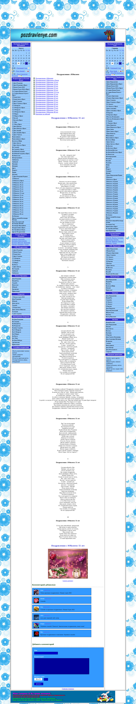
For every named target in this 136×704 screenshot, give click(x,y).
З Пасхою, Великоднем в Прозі (115, 119)
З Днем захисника (111, 108)
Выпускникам (16, 137)
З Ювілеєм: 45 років (112, 198)
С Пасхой (15, 118)
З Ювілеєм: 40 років (112, 196)
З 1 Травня (109, 121)
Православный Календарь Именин (20, 219)
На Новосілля (110, 154)
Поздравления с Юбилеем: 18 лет (47, 84)
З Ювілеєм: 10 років (112, 181)
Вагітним (108, 333)
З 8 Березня (109, 112)
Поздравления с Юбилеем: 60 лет (47, 104)
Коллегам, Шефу (17, 141)
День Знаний (20, 71)
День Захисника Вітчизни (113, 339)
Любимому (15, 159)
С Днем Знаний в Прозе (19, 132)
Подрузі (108, 169)
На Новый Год (16, 323)
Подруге (14, 170)
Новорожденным (17, 157)
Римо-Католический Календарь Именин (18, 222)
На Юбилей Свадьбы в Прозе (20, 153)
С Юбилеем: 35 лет (17, 195)
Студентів (109, 300)
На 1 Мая (15, 338)
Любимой (15, 162)
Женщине (15, 166)
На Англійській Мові (112, 228)
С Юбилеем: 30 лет (17, 191)
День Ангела (109, 328)
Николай (27, 242)
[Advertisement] (68, 15)
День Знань (113, 71)
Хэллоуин (15, 311)
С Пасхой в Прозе (17, 120)
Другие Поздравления (18, 232)
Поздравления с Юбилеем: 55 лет (47, 102)
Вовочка (108, 314)
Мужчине (15, 164)
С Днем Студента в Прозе (19, 103)
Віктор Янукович (111, 316)
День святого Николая (18, 309)
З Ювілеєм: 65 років (112, 206)
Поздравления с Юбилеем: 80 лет (47, 112)
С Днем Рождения (17, 83)
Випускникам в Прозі (112, 137)
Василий (21, 239)
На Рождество (16, 325)
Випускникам (110, 135)
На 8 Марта (15, 334)
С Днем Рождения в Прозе (19, 85)
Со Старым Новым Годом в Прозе (20, 94)
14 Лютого (109, 302)
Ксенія (116, 239)
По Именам (15, 216)
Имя (35, 650)
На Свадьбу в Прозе (18, 149)
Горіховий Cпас (115, 68)
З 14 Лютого (109, 104)
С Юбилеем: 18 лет (17, 185)
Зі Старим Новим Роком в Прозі (113, 93)
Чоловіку (109, 162)
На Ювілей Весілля (111, 150)
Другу (14, 168)
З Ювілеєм (109, 177)
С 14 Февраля (16, 105)
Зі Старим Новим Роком (113, 90)
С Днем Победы (16, 126)
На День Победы (17, 340)
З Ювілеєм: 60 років (112, 204)
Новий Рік (109, 281)
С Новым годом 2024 (18, 297)
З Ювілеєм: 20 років (112, 185)
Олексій (108, 238)
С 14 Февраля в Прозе (18, 107)
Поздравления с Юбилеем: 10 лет (47, 82)
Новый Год (15, 281)
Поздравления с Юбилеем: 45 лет (47, 98)
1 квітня (108, 343)
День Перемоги (110, 308)
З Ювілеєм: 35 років (112, 194)
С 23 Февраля (16, 109)
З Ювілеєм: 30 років (112, 190)
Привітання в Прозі (111, 226)
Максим (20, 242)
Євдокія (120, 238)
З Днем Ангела (110, 142)
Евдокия (15, 241)
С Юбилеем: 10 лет (17, 182)
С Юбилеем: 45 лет (17, 199)
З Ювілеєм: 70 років (112, 208)
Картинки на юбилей (43, 114)
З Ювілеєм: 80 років (112, 213)
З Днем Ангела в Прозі (112, 144)
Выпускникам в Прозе (18, 139)
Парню (14, 172)
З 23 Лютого (109, 259)
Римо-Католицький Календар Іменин (114, 221)
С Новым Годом (17, 252)
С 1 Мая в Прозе (17, 124)
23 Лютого (109, 304)
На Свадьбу (15, 147)
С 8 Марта (15, 114)
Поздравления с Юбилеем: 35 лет (47, 94)
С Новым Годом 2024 (18, 87)
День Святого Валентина (113, 337)
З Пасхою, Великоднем (112, 117)
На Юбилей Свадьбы (18, 151)
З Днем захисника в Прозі (113, 110)
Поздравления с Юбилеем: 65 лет (47, 106)
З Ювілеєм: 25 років (112, 188)
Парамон (21, 244)
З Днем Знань (110, 129)
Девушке (14, 174)
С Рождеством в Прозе (18, 99)
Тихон (26, 244)
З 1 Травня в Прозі (111, 123)
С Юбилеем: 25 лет (17, 189)
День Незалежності (111, 349)
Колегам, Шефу (110, 140)
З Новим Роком (110, 251)
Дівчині (108, 173)
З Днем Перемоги (111, 125)
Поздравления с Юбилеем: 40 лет (47, 96)
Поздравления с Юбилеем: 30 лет (47, 90)
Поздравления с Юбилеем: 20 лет (47, 86)
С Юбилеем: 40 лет (17, 197)
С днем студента (17, 313)
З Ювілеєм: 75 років (112, 210)
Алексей (15, 239)
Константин (22, 241)
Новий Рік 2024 (110, 322)
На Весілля (109, 146)
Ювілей (108, 288)
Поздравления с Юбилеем (44, 78)
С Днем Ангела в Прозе (19, 145)
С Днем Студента (17, 101)
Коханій (108, 160)
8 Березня (109, 306)
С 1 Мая (14, 122)
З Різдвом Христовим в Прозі (114, 98)
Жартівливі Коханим (112, 274)
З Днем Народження (112, 82)
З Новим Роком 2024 (112, 86)
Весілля (108, 284)
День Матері (109, 347)
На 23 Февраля (16, 332)
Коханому (109, 158)
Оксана (14, 244)
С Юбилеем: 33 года (18, 193)
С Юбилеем (15, 178)
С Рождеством (16, 97)
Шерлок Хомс (110, 312)
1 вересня (109, 351)
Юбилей (14, 287)
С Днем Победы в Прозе (19, 128)
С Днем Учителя (17, 134)
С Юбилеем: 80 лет (17, 214)
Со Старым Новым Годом (19, 91)
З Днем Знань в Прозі (112, 131)
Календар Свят (110, 224)
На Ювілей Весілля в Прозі (114, 152)
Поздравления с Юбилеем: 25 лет (47, 88)
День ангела (15, 303)
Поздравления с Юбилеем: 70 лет (47, 108)
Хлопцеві (108, 171)
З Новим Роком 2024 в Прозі (114, 88)
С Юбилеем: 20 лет (17, 187)
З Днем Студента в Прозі (113, 102)
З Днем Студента (111, 100)
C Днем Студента (17, 256)
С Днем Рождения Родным (20, 176)
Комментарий (39, 657)
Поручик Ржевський (112, 310)
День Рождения (16, 278)
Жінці (107, 165)
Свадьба (14, 283)
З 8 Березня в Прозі (111, 114)
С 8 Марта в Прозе (17, 116)
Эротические (16, 342)
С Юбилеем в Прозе (18, 180)
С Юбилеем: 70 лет (17, 210)
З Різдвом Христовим (112, 96)
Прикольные (16, 291)
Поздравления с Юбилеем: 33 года (47, 92)
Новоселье (15, 285)
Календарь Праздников (19, 225)
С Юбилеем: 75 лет (17, 212)
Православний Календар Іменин (113, 217)
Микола (114, 241)
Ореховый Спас (22, 68)
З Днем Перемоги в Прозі (113, 127)
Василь (114, 238)
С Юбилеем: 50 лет (17, 201)
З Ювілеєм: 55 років (112, 202)
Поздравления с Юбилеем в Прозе (47, 80)
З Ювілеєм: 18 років (112, 183)
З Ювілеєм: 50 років (112, 200)
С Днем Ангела (16, 143)
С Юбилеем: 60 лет (17, 205)
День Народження (111, 279)
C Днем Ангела (16, 266)
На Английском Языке (18, 229)
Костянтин (109, 239)
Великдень (109, 341)
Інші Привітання (111, 230)
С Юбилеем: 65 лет (17, 207)
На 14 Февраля (16, 330)
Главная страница (68, 689)
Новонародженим (111, 156)
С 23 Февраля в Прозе (18, 111)
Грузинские (15, 289)
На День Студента (17, 328)
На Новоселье (16, 155)
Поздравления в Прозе (18, 227)
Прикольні (109, 290)
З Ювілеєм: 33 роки (111, 192)
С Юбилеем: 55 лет (17, 203)
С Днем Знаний (16, 130)
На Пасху (15, 264)
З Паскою (109, 263)
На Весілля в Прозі (111, 148)
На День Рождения (17, 319)
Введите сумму (39, 676)
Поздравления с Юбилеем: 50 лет (47, 100)
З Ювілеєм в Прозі (111, 179)
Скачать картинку (68, 581)
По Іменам (109, 215)
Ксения (14, 242)
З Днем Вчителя (110, 133)
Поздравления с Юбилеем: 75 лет (47, 110)
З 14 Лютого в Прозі (112, 106)
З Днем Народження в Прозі (114, 84)
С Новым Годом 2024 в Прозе (20, 89)
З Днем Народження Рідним (114, 175)
